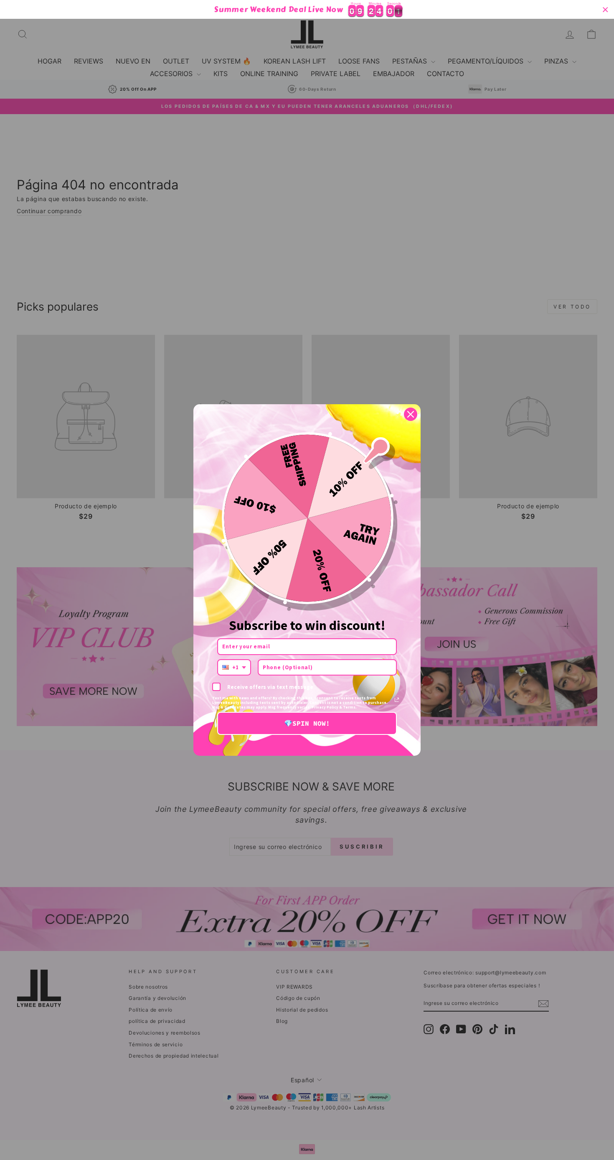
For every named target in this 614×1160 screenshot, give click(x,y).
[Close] (411, 414)
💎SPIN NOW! (307, 723)
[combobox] (234, 667)
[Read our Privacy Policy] (397, 700)
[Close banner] (605, 9)
